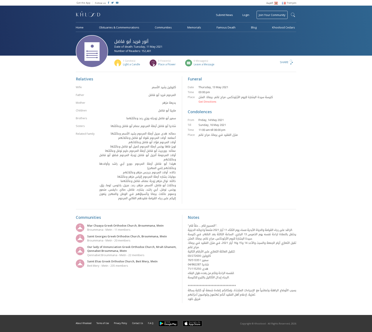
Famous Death (226, 27)
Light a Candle (131, 64)
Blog (254, 27)
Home (80, 27)
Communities (163, 27)
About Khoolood (83, 323)
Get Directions (207, 101)
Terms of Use (102, 323)
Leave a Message (204, 64)
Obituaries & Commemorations (119, 27)
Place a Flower (167, 64)
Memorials (194, 27)
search (293, 15)
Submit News (224, 15)
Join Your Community (272, 15)
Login (245, 15)
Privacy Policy (120, 323)
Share (284, 62)
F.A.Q (150, 323)
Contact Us (137, 323)
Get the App (83, 2)
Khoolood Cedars (283, 27)
